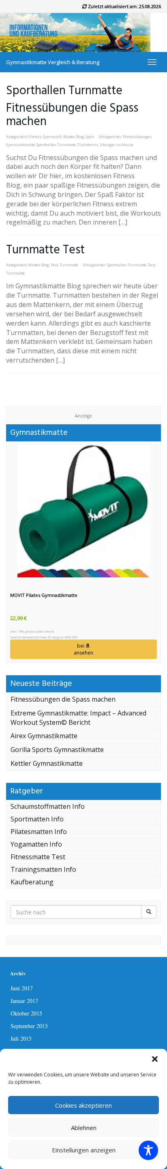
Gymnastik (52, 136)
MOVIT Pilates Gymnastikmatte (43, 595)
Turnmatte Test (45, 250)
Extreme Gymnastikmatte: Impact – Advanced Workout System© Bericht (78, 718)
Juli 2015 (21, 1038)
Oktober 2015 (26, 1013)
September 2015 (29, 1026)
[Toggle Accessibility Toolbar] (148, 1150)
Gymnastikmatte (20, 145)
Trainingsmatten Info (43, 869)
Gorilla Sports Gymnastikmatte (57, 749)
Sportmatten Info (37, 819)
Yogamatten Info (36, 844)
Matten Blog (73, 136)
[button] (155, 1059)
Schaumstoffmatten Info (48, 806)
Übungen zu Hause (116, 145)
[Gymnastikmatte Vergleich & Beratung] (83, 32)
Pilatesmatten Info (39, 831)
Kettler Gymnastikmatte (47, 763)
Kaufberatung (32, 881)
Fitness (34, 136)
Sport (90, 136)
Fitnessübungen (137, 136)
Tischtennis (87, 145)
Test (54, 265)
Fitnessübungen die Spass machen (72, 115)
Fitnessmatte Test (38, 856)
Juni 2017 (22, 988)
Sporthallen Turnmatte (56, 145)
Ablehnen (83, 1128)
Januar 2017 (24, 1001)
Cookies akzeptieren (83, 1105)
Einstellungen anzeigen (84, 1150)
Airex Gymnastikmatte (44, 735)
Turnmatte (69, 265)
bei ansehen (83, 649)
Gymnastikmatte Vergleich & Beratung (52, 62)
